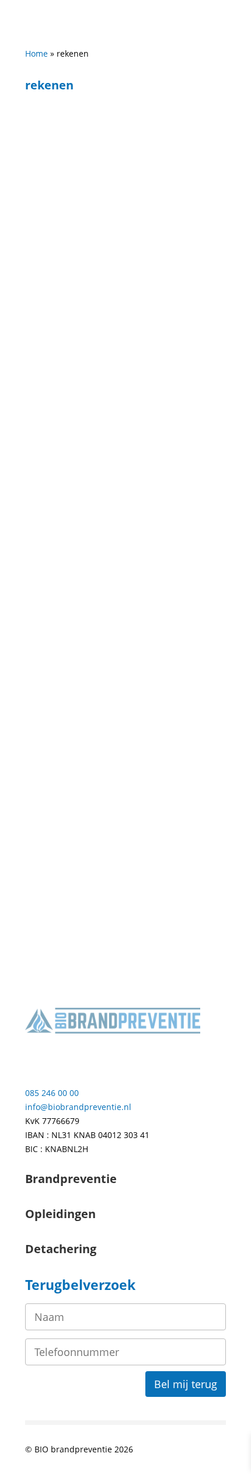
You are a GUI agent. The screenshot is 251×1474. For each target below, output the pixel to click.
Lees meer (57, 471)
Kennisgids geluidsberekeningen (112, 257)
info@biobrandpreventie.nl (78, 1106)
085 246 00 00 (52, 1092)
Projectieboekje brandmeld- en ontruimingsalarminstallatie (108, 668)
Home (36, 53)
